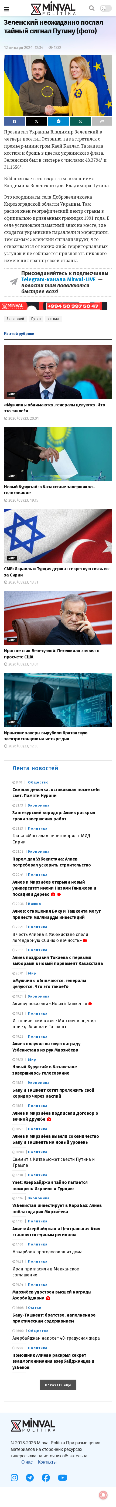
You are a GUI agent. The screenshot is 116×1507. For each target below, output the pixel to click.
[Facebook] (46, 1478)
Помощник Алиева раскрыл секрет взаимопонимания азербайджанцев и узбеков (53, 1361)
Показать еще (58, 1385)
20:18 (19, 950)
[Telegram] (30, 1478)
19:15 (19, 1060)
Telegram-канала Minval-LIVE (59, 279)
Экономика (39, 805)
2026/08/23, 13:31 (22, 582)
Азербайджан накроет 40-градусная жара (56, 1338)
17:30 (19, 1175)
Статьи (35, 1308)
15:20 (19, 1348)
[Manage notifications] (103, 1495)
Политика (37, 828)
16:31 (19, 1261)
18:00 (19, 1152)
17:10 (19, 1221)
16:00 (19, 1331)
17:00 (19, 1244)
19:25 (19, 1036)
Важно (34, 904)
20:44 (19, 875)
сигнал (53, 319)
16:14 (19, 1284)
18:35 (19, 1106)
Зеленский (15, 319)
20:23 (19, 927)
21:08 (19, 851)
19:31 (19, 1013)
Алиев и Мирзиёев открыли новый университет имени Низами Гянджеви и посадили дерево (54, 888)
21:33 (19, 828)
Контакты (47, 1462)
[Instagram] (14, 1478)
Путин (36, 319)
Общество (38, 782)
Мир (11, 394)
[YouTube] (62, 1478)
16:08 (19, 1308)
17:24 (19, 1198)
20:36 (19, 904)
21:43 (19, 805)
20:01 (19, 973)
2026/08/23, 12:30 (23, 746)
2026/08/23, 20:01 (23, 418)
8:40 (18, 782)
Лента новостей (35, 768)
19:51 (19, 996)
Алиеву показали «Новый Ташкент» (49, 1003)
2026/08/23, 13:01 (23, 664)
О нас (27, 1462)
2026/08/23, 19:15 (22, 500)
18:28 (19, 1129)
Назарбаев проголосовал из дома (47, 1251)
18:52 (19, 1083)
